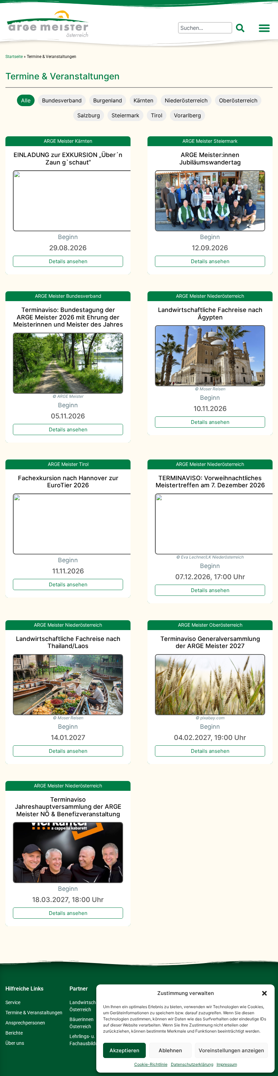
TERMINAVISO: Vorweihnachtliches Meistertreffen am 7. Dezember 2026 (210, 481)
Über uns (14, 1043)
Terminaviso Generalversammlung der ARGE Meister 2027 (210, 642)
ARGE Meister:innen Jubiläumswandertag (210, 158)
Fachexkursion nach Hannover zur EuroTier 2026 (68, 481)
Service (12, 1002)
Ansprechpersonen (25, 1022)
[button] (264, 993)
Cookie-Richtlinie (150, 1064)
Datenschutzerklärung (192, 1064)
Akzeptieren (124, 1050)
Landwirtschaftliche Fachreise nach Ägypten (210, 313)
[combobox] (205, 28)
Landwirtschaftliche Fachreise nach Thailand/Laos (68, 642)
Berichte (14, 1033)
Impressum (227, 1064)
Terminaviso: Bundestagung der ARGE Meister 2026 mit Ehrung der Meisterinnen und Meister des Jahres (68, 317)
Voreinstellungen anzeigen (231, 1050)
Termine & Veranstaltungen (33, 1012)
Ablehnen (170, 1050)
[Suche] (241, 28)
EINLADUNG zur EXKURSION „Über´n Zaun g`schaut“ (68, 158)
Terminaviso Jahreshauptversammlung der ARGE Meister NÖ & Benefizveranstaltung (68, 807)
